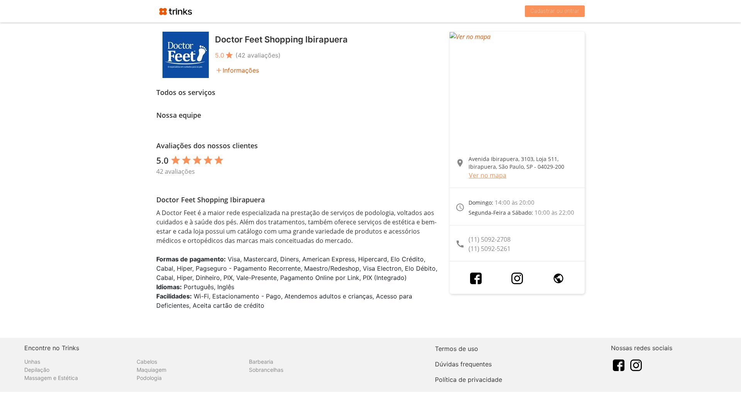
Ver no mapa (487, 175)
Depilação (36, 369)
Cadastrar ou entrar (554, 10)
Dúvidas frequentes (463, 364)
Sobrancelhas (266, 369)
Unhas (32, 361)
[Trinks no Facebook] (618, 364)
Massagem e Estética (51, 378)
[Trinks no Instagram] (636, 364)
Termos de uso (456, 349)
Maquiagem (151, 369)
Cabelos (147, 361)
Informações (241, 70)
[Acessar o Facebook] (476, 278)
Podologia (149, 378)
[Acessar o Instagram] (517, 278)
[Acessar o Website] (558, 278)
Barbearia (261, 361)
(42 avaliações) (258, 55)
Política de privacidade (468, 379)
